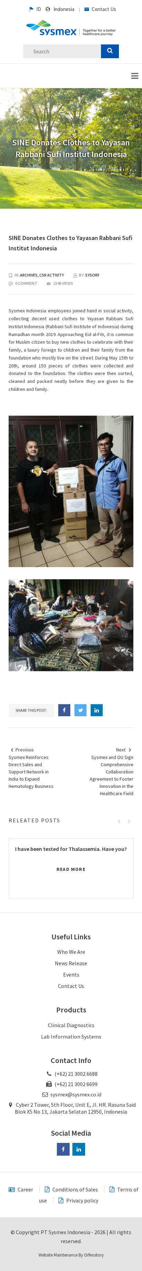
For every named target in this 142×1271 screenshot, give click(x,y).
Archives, (29, 275)
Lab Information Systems (71, 1036)
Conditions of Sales (74, 1189)
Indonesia (63, 9)
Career (25, 1189)
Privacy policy (81, 1200)
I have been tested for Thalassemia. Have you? (71, 848)
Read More (71, 869)
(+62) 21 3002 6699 (75, 1084)
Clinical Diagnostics (71, 1025)
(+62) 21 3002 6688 (75, 1073)
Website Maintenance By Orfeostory (71, 1255)
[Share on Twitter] (80, 710)
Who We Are (71, 951)
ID (38, 9)
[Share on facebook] (64, 710)
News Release (71, 963)
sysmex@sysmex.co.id (75, 1094)
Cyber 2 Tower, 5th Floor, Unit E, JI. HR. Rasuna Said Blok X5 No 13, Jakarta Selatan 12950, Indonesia (75, 1108)
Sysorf (92, 275)
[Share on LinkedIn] (97, 710)
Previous (25, 750)
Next (120, 750)
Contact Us (103, 9)
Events (71, 974)
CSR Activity (51, 275)
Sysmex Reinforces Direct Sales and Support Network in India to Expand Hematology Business (31, 771)
